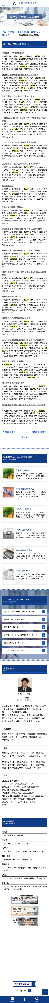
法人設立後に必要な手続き (13, 382)
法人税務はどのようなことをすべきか (18, 96)
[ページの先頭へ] (45, 992)
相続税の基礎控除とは (11, 296)
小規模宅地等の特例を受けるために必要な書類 (22, 228)
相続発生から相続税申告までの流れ (17, 318)
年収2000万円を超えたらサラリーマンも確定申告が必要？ (24, 119)
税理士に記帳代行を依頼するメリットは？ (20, 74)
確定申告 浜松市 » (39, 431)
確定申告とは (7, 185)
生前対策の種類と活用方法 (13, 207)
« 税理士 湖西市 (8, 431)
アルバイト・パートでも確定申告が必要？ (20, 142)
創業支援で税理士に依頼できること (17, 361)
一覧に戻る (24, 437)
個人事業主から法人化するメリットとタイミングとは (24, 406)
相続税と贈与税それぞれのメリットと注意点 (21, 250)
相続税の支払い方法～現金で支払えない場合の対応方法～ (24, 273)
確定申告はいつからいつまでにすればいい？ (21, 163)
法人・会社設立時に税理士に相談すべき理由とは (23, 339)
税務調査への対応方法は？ (13, 52)
